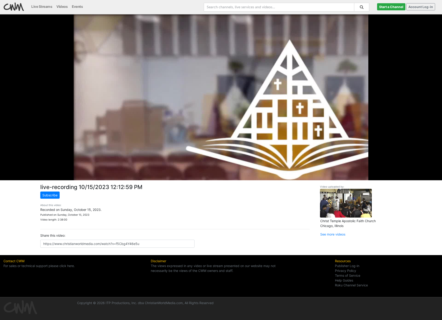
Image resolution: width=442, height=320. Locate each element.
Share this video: (52, 235)
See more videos (332, 234)
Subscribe (50, 195)
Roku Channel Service (351, 285)
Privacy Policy (345, 271)
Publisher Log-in (347, 266)
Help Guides (344, 280)
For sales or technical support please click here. (39, 266)
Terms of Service (347, 275)
